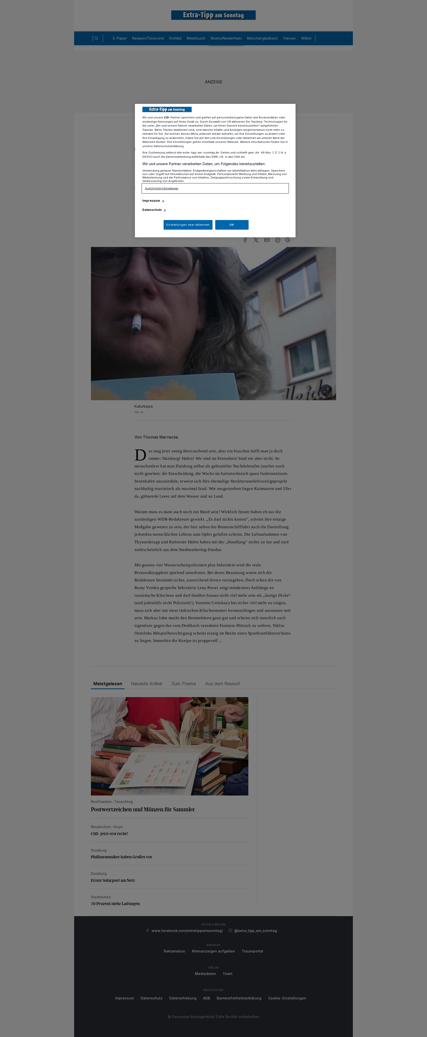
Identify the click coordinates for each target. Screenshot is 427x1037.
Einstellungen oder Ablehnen (188, 224)
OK (232, 224)
